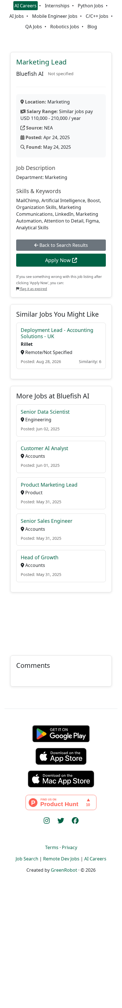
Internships (57, 6)
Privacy (69, 847)
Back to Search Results (63, 245)
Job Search (27, 859)
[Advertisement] (61, 620)
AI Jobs (16, 16)
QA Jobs (33, 26)
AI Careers (25, 6)
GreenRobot (64, 870)
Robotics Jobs (64, 26)
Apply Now (58, 260)
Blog (92, 26)
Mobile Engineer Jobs (54, 16)
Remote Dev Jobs (61, 859)
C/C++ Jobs (97, 16)
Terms (51, 847)
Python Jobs (90, 6)
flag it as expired (33, 288)
